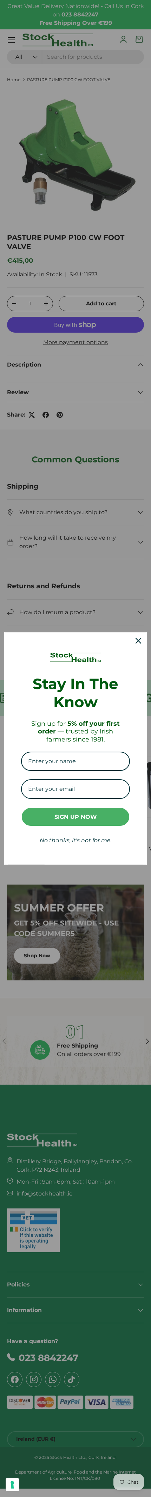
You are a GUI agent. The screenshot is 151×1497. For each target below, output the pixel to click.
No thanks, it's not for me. (76, 840)
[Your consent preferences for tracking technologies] (12, 1484)
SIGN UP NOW (75, 817)
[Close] (138, 640)
